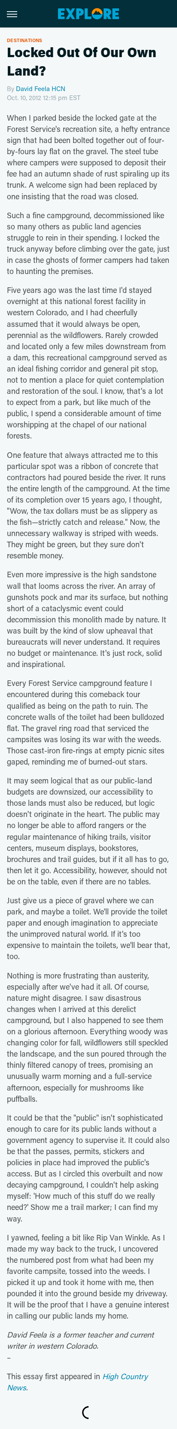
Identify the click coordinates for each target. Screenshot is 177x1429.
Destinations (25, 40)
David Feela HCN (40, 88)
